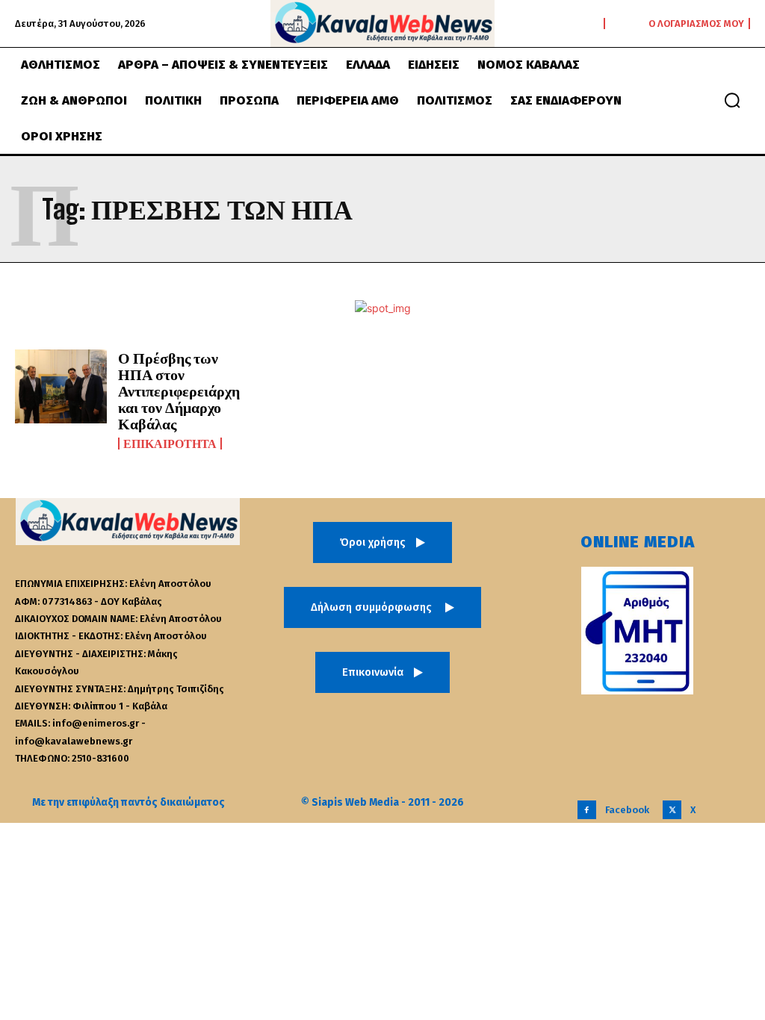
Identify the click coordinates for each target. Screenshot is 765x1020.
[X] (672, 809)
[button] (732, 100)
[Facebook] (586, 809)
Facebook (627, 809)
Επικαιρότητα (170, 444)
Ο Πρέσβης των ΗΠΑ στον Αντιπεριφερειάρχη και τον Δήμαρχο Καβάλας (179, 390)
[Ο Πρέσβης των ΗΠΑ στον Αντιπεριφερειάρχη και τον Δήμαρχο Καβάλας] (61, 386)
